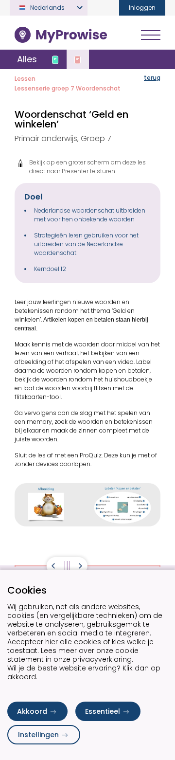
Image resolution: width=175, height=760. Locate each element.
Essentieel (102, 711)
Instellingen (38, 735)
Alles (27, 59)
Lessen (25, 78)
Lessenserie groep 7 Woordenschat (68, 88)
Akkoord (32, 711)
